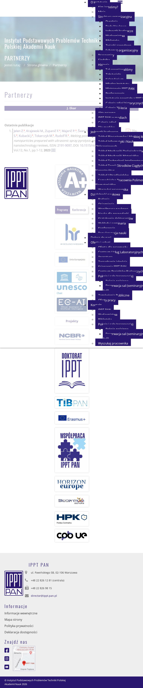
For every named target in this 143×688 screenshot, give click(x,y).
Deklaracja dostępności (20, 632)
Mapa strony (13, 620)
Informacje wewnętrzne (20, 613)
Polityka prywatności (18, 626)
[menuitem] (122, 50)
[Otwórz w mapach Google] (24, 658)
